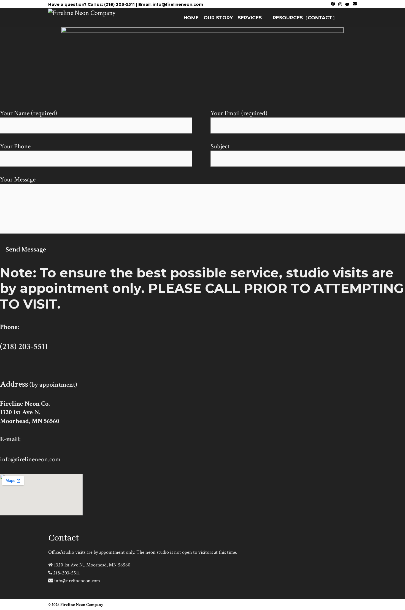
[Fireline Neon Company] (81, 12)
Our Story (218, 17)
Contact (320, 17)
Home (191, 17)
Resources (288, 17)
